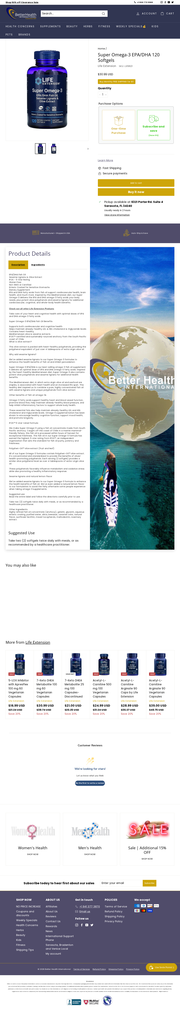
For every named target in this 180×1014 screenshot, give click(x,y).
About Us (52, 911)
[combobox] (74, 13)
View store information (117, 214)
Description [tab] (18, 264)
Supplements (50, 26)
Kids (155, 26)
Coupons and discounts (25, 913)
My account (53, 953)
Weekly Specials (26, 920)
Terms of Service (116, 906)
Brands (25, 34)
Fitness (104, 26)
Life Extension (107, 66)
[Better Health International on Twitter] (91, 925)
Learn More (105, 160)
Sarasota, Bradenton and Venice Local (59, 946)
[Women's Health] (33, 830)
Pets (9, 34)
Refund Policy (113, 911)
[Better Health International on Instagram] (76, 925)
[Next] (86, 148)
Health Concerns (20, 26)
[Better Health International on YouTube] (86, 925)
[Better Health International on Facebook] (81, 925)
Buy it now (136, 192)
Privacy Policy (114, 921)
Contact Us (53, 921)
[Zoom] (47, 89)
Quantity (105, 88)
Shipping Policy (114, 916)
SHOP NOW (32, 854)
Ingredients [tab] (38, 264)
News (49, 931)
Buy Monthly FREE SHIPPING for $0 (117, 81)
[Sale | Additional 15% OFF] (147, 830)
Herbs (88, 26)
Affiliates (51, 906)
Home (101, 48)
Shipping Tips (25, 950)
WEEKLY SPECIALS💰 (131, 26)
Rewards (51, 926)
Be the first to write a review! (90, 783)
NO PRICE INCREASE (28, 906)
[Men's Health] (90, 830)
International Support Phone (60, 938)
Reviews (51, 916)
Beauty (72, 26)
